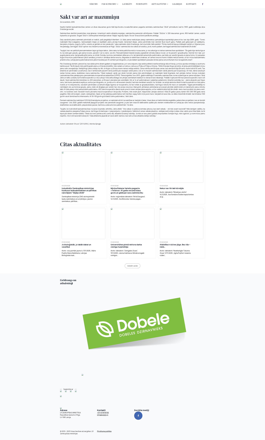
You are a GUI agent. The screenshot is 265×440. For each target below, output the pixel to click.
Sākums (94, 4)
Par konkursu (109, 4)
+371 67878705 (103, 412)
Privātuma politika (104, 431)
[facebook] (202, 4)
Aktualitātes (158, 4)
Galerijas (177, 4)
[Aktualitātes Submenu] (168, 4)
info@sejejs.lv (102, 415)
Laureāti (127, 4)
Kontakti (191, 4)
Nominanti (141, 4)
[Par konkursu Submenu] (118, 4)
